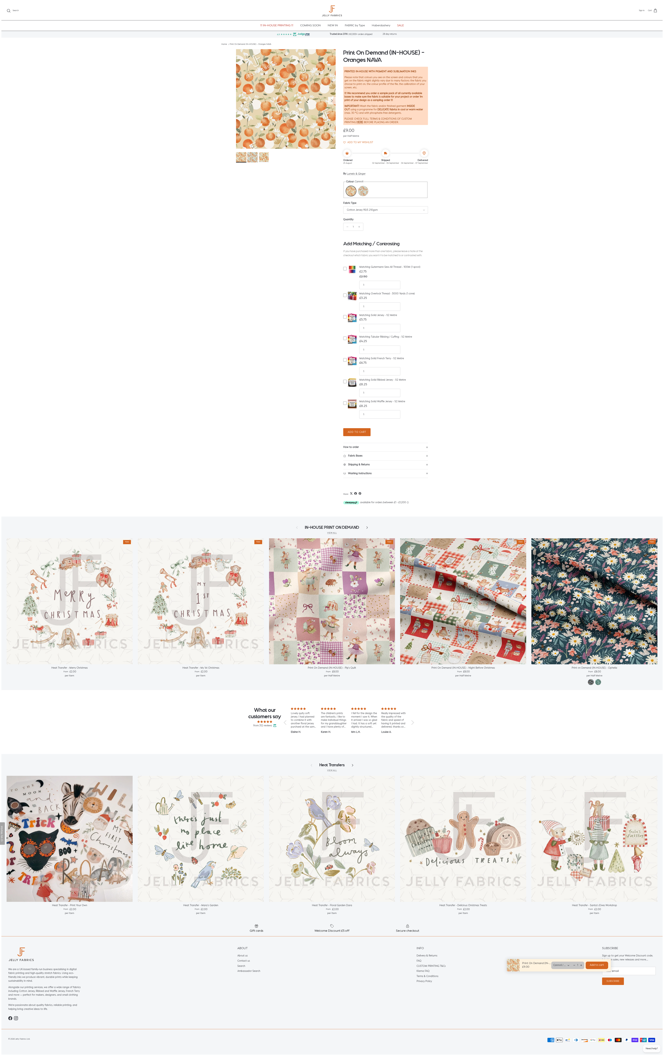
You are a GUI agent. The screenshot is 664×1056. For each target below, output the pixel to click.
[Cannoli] (351, 191)
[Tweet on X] (351, 493)
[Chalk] (363, 191)
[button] (358, 142)
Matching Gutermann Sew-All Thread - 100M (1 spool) (389, 267)
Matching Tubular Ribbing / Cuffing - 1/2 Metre (385, 337)
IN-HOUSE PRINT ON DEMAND (332, 527)
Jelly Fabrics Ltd (22, 1039)
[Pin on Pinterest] (360, 493)
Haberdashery (381, 25)
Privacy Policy (424, 981)
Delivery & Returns (427, 956)
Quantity (348, 219)
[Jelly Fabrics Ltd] (332, 11)
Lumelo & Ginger (356, 174)
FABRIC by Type (355, 25)
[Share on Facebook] (355, 493)
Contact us (243, 961)
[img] (265, 722)
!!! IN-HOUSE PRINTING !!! (276, 25)
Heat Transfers (332, 765)
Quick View (352, 272)
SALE (400, 25)
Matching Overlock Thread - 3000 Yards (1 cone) (387, 293)
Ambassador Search (248, 971)
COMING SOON (310, 25)
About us (242, 956)
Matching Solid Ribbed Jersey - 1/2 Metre (382, 380)
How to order (351, 447)
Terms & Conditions (427, 976)
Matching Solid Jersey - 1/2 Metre (378, 315)
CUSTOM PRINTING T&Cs (431, 966)
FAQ (419, 961)
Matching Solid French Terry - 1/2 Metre (381, 358)
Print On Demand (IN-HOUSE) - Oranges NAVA (250, 44)
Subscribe (613, 981)
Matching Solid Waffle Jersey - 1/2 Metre (382, 401)
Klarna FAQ (423, 971)
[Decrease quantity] (346, 227)
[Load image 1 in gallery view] (286, 99)
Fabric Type (349, 203)
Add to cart (357, 432)
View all (332, 533)
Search (241, 966)
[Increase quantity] (360, 227)
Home (224, 44)
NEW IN (333, 25)
